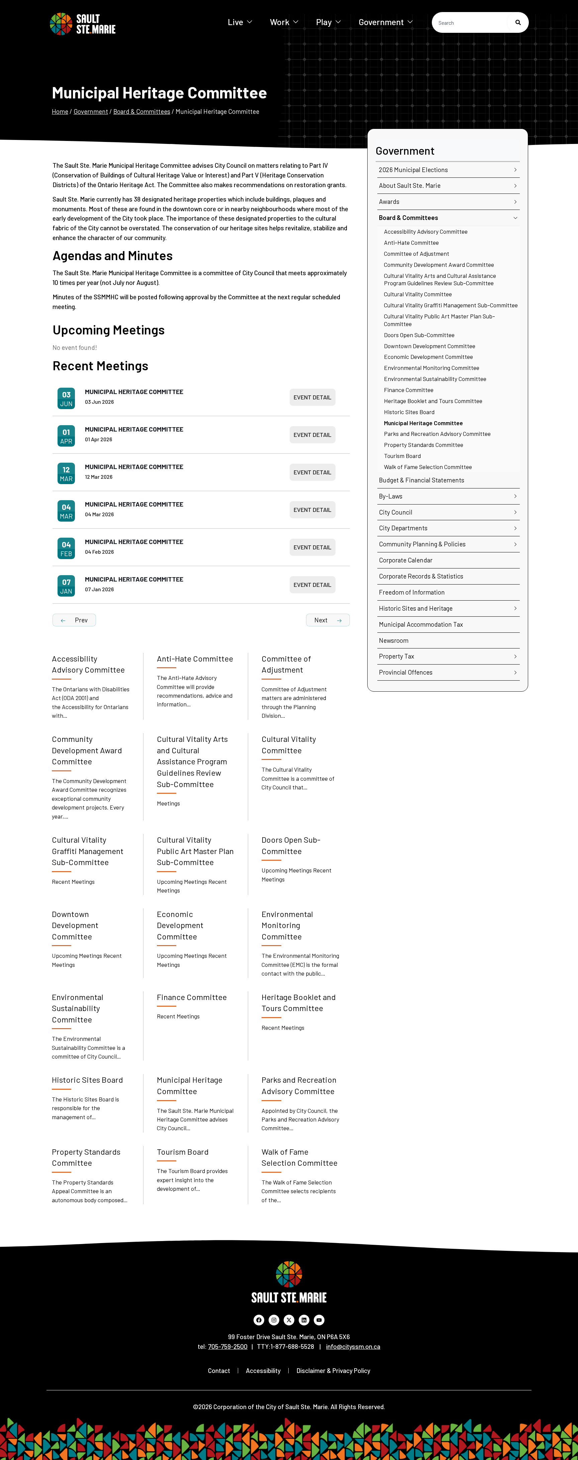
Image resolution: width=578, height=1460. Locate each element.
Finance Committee (409, 389)
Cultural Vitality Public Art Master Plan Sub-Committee (439, 319)
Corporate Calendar (405, 560)
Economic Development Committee (428, 356)
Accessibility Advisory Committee (426, 231)
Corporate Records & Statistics (421, 576)
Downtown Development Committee (429, 346)
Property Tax (396, 656)
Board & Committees (141, 111)
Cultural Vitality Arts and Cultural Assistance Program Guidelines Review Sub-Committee (440, 279)
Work (279, 21)
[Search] (518, 22)
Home (60, 111)
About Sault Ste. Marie (410, 185)
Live (235, 21)
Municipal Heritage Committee (134, 391)
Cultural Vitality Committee (418, 294)
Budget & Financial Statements (421, 480)
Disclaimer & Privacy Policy (333, 1370)
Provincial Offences (405, 672)
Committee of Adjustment (416, 253)
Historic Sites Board (409, 411)
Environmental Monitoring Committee (431, 367)
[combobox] (480, 22)
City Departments (403, 528)
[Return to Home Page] (104, 24)
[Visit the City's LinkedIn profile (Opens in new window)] (304, 1320)
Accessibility (263, 1370)
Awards (389, 201)
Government (381, 21)
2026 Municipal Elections (413, 169)
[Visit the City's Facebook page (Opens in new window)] (259, 1320)
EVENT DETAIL (312, 397)
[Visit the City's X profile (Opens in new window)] (289, 1320)
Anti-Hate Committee (411, 242)
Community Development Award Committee (439, 264)
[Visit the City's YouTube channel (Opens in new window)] (319, 1320)
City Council (395, 512)
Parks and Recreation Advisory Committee (437, 433)
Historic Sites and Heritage (416, 608)
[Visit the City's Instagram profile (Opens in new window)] (274, 1320)
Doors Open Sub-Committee (419, 334)
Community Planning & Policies (422, 544)
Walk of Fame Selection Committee (428, 466)
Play (324, 21)
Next (321, 620)
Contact (219, 1370)
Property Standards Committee (423, 444)
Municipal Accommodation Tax (421, 624)
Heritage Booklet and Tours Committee (433, 400)
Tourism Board (402, 455)
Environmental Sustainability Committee (435, 378)
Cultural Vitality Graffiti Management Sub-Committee (451, 305)
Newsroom (393, 640)
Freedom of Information (412, 592)
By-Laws (390, 496)
